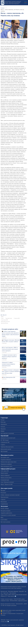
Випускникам (4, 501)
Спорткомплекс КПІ (5, 442)
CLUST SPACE (4, 519)
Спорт (2, 318)
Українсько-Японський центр (7, 446)
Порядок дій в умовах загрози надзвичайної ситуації (13, 610)
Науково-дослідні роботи (6, 477)
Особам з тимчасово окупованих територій (10, 495)
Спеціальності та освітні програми (8, 515)
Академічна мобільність (6, 459)
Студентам (3, 499)
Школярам (3, 490)
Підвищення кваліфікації (6, 464)
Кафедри (2, 431)
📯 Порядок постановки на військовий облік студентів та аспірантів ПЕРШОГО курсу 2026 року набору (11, 371)
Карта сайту (6, 593)
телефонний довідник (22, 600)
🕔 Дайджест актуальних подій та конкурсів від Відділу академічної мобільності (9, 356)
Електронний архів (5, 480)
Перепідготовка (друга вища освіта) (8, 461)
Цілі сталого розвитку (5, 521)
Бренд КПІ (21, 591)
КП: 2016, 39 (3, 315)
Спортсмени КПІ (4, 319)
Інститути (3, 426)
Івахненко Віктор (4, 323)
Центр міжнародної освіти (6, 466)
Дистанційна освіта (5, 457)
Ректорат (3, 419)
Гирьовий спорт (8, 318)
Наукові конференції (5, 475)
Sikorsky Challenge (5, 508)
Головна (2, 8)
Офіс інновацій (4, 451)
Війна (2, 517)
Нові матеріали (12, 593)
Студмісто (3, 444)
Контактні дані (4, 591)
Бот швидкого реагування (10, 605)
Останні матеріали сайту (10, 329)
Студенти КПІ (17, 318)
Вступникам (3, 492)
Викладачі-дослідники (5, 510)
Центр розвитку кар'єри (6, 449)
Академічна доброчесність (6, 513)
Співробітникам (4, 503)
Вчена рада (3, 422)
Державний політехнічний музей (8, 437)
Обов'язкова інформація (13, 591)
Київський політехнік (5, 321)
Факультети (3, 428)
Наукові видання (4, 473)
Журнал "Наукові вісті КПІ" (7, 484)
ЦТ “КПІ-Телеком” (5, 440)
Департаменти (4, 424)
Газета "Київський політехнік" (7, 482)
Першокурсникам (4, 497)
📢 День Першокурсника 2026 (8, 377)
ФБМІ (2, 316)
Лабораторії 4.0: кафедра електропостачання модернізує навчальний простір (8, 364)
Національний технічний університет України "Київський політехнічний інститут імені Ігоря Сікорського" (13, 2)
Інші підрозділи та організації (7, 433)
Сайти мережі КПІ (5, 470)
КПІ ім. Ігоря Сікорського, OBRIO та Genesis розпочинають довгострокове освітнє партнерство (10, 349)
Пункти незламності (6, 611)
